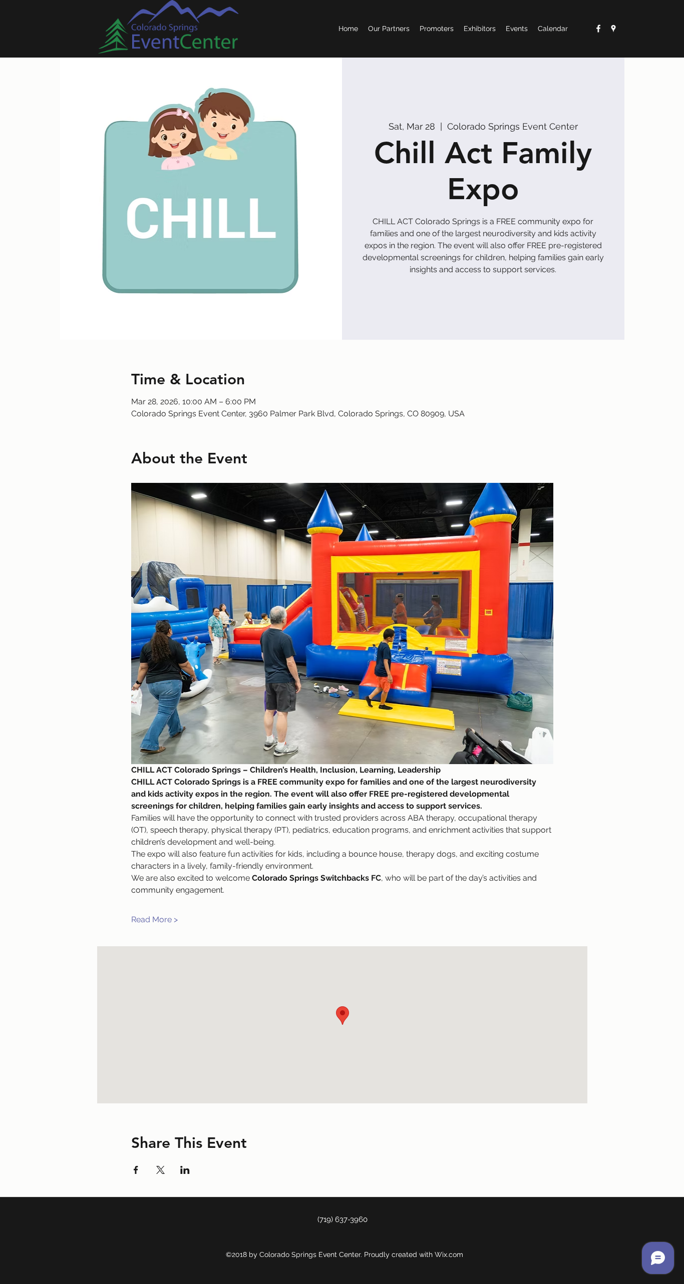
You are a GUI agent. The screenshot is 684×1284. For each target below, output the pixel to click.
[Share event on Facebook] (136, 1170)
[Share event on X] (160, 1170)
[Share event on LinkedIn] (185, 1170)
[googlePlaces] (613, 29)
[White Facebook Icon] (598, 29)
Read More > (154, 919)
